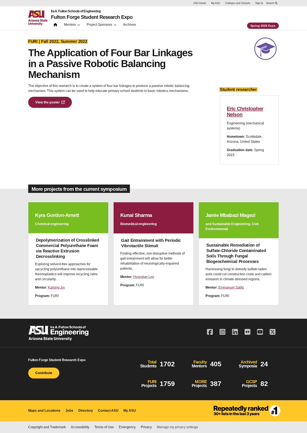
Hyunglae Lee (143, 277)
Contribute (43, 373)
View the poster (47, 102)
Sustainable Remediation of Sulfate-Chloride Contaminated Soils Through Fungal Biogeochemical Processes (236, 253)
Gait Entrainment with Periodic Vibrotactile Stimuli (151, 243)
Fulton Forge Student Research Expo (92, 17)
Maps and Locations (44, 410)
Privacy (146, 427)
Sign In (259, 3)
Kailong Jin (56, 287)
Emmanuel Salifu (231, 287)
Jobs (69, 410)
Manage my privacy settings (177, 427)
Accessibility (80, 427)
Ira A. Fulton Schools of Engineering (76, 11)
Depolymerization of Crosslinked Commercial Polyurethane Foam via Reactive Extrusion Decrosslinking (67, 248)
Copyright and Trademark (47, 427)
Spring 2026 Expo (262, 25)
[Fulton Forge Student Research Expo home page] (55, 25)
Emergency (127, 427)
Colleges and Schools (237, 3)
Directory (85, 410)
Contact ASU (108, 410)
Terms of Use (104, 427)
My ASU (215, 3)
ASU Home (199, 3)
